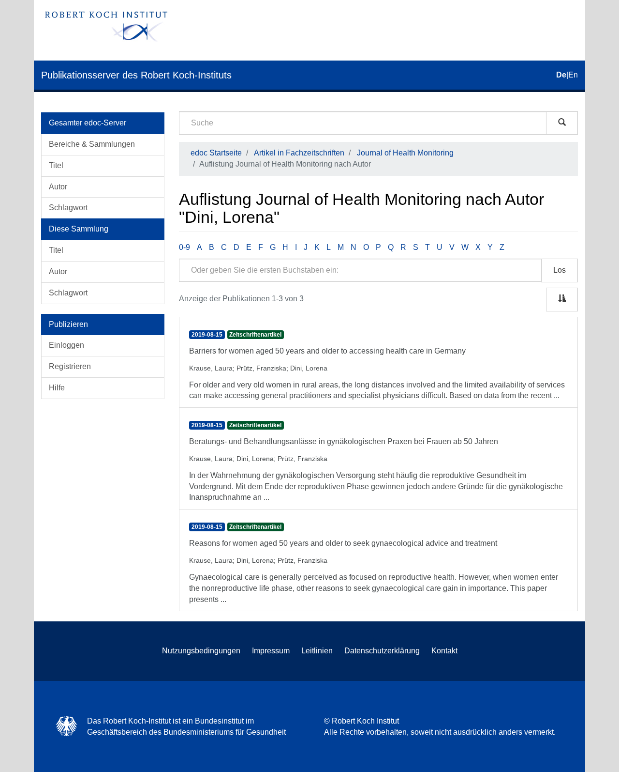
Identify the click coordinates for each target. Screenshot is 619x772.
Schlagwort (68, 207)
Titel (56, 165)
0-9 (184, 247)
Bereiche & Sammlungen (92, 144)
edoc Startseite (216, 153)
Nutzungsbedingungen (201, 651)
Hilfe (57, 388)
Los (559, 270)
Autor (58, 187)
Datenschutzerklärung (382, 651)
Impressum (271, 651)
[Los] (562, 123)
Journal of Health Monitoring (405, 153)
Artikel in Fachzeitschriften (299, 153)
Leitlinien (317, 651)
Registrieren (70, 366)
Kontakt (444, 651)
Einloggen (66, 345)
